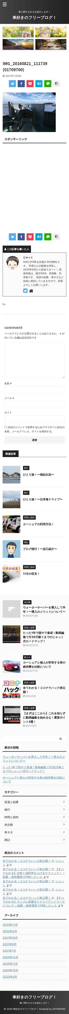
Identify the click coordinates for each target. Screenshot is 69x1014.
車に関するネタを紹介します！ (34, 1003)
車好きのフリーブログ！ (35, 17)
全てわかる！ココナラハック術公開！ (27, 861)
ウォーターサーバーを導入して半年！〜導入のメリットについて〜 (34, 758)
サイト (8, 412)
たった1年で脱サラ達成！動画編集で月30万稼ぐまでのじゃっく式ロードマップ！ (43, 637)
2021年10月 (10, 937)
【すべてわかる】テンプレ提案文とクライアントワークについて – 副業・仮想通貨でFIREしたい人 (34, 901)
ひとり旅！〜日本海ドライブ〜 (43, 499)
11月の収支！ (31, 573)
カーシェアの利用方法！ (38, 524)
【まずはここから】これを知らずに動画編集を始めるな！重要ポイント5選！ (44, 717)
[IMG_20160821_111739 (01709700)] (38, 83)
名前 (8, 383)
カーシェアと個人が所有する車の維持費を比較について (34, 779)
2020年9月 (10, 976)
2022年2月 (10, 931)
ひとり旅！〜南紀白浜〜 (38, 474)
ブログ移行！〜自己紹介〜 (40, 549)
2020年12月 (10, 957)
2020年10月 (10, 970)
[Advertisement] (34, 189)
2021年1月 (9, 950)
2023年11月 (10, 924)
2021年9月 (10, 944)
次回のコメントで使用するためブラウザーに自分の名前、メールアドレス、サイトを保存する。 (34, 429)
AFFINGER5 (59, 1009)
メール (9, 397)
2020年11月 (10, 963)
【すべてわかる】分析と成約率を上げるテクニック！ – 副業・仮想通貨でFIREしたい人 (33, 873)
